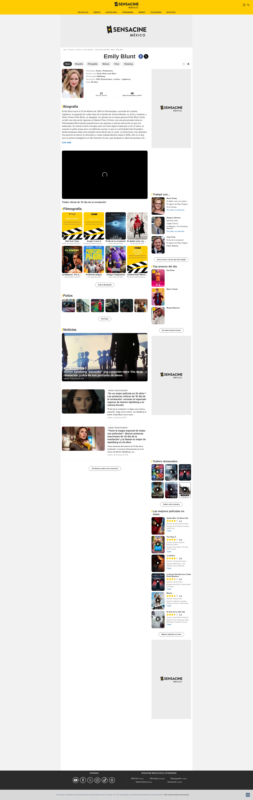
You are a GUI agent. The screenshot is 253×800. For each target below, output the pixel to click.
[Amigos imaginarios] (115, 259)
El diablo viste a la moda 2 (137, 241)
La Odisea (171, 556)
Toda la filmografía (105, 285)
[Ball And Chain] (72, 226)
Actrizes (79, 49)
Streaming (127, 12)
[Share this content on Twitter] (146, 56)
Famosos (71, 49)
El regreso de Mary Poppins (177, 204)
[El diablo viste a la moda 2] (137, 226)
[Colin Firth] (158, 245)
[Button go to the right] (188, 64)
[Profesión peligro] (94, 259)
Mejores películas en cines (171, 634)
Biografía (70, 106)
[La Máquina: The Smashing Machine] (72, 259)
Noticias (171, 12)
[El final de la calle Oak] (158, 619)
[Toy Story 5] (158, 544)
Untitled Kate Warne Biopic (137, 274)
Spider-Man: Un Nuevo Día (177, 518)
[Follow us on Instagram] (97, 780)
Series (141, 12)
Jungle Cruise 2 (94, 241)
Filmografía (72, 209)
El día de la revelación (116, 241)
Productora (108, 71)
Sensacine (171, 782)
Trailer (169, 531)
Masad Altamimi (173, 308)
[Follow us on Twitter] (90, 780)
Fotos (68, 296)
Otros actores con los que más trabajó (171, 260)
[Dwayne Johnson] (158, 225)
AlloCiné (134, 778)
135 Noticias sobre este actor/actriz (104, 468)
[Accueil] (126, 5)
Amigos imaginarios (115, 274)
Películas (83, 12)
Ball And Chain (72, 241)
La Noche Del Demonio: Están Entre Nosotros (179, 575)
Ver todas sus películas (175, 210)
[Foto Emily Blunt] (68, 305)
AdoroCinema (142, 782)
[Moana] (158, 601)
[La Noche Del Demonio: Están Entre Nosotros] (158, 582)
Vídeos (96, 12)
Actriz (99, 71)
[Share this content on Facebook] (140, 56)
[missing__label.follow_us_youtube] (76, 780)
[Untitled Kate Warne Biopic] (137, 259)
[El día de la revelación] (115, 226)
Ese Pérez (171, 270)
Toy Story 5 (171, 537)
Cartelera (111, 12)
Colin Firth (171, 237)
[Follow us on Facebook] (83, 780)
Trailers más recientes (171, 504)
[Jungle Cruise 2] (94, 226)
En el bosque (172, 207)
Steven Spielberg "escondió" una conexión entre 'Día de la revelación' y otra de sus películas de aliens (103, 373)
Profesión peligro (94, 274)
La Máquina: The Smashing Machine (72, 274)
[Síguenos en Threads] (112, 780)
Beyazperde (176, 778)
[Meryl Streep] (158, 206)
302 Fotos (104, 319)
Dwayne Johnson (174, 218)
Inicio (65, 49)
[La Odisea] (158, 563)
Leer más (66, 142)
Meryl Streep (172, 198)
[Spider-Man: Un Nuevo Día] (158, 526)
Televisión (155, 12)
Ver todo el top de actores (171, 330)
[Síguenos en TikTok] (105, 780)
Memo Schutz (172, 289)
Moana (169, 593)
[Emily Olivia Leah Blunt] (72, 83)
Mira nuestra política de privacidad (176, 795)
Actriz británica (88, 49)
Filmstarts (154, 778)
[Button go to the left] (183, 64)
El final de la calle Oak (176, 612)
